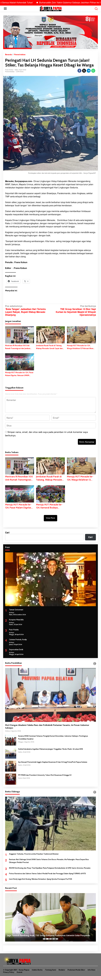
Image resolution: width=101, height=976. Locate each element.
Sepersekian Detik (16, 649)
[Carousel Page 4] (53, 939)
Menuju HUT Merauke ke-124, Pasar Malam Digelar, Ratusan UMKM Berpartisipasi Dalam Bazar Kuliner (19, 374)
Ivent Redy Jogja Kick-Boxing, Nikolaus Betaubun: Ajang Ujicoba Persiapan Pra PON (40, 879)
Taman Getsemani (16, 610)
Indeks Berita (37, 970)
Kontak (19, 972)
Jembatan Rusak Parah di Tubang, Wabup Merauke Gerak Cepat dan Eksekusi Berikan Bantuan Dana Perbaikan (49, 347)
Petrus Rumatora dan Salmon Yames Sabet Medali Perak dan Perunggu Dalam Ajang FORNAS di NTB (47, 873)
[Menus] (5, 9)
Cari (7, 532)
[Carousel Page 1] (44, 939)
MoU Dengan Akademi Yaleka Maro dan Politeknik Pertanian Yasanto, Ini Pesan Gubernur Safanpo (47, 726)
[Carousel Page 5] (56, 939)
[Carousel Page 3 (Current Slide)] (50, 939)
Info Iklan (91, 970)
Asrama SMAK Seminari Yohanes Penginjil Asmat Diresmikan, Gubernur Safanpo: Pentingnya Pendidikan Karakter (53, 737)
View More (50, 518)
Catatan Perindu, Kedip (18, 639)
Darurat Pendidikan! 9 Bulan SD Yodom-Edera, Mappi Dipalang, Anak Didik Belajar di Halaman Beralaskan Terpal (47, 934)
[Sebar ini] (79, 71)
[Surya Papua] (51, 8)
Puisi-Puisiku (14, 630)
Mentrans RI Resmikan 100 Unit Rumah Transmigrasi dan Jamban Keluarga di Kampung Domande (17, 347)
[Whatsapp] (93, 71)
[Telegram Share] (89, 71)
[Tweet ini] (84, 71)
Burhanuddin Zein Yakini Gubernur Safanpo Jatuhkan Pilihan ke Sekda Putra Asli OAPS (52, 2)
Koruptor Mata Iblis (16, 620)
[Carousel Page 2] (47, 939)
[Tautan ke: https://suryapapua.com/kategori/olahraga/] (94, 792)
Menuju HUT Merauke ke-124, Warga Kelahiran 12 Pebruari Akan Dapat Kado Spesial (80, 347)
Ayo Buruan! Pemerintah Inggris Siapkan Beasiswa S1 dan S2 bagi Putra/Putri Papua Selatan (52, 762)
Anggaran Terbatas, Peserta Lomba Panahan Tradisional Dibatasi (34, 854)
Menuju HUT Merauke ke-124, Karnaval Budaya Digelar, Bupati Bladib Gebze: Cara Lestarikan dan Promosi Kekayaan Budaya (50, 506)
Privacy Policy (8, 972)
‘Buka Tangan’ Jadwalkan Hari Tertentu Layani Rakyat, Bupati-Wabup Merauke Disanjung (25, 310)
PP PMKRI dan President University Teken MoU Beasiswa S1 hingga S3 (44, 775)
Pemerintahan (9, 72)
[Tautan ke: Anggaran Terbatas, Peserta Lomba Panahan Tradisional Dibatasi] (50, 823)
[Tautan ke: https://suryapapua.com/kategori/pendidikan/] (94, 663)
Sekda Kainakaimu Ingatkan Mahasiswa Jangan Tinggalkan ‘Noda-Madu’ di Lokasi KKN (50, 749)
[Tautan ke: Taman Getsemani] (50, 579)
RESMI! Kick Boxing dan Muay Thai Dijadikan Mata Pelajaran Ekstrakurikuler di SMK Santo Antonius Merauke (49, 868)
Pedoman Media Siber (76, 970)
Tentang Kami (50, 970)
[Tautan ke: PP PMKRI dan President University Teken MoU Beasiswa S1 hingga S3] (10, 778)
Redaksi (62, 970)
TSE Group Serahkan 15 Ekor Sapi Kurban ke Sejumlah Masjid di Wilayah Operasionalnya (76, 310)
